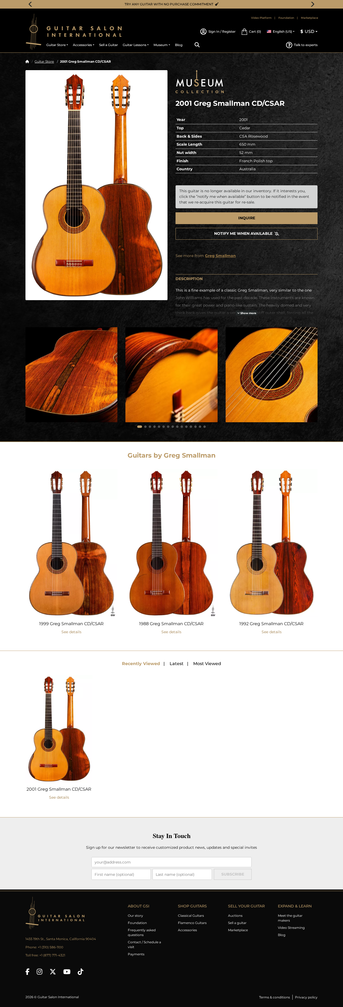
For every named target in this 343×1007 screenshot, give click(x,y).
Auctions (235, 916)
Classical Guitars (191, 916)
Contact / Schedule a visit (144, 944)
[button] (251, 31)
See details (71, 631)
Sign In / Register (221, 31)
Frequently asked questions (142, 932)
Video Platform (261, 18)
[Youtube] (66, 971)
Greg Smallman (220, 255)
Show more (248, 313)
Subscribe (232, 874)
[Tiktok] (80, 971)
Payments (136, 954)
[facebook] (27, 971)
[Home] (27, 61)
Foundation (286, 18)
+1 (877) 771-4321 (52, 955)
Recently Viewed (141, 663)
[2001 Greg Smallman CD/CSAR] (96, 185)
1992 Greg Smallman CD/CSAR (271, 623)
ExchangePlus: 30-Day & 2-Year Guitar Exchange (173, 4)
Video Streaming (291, 928)
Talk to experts (306, 45)
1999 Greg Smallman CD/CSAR (71, 623)
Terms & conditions (274, 997)
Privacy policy (306, 997)
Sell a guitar (237, 923)
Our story (135, 916)
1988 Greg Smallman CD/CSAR (171, 623)
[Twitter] (53, 971)
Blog (281, 935)
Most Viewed (207, 663)
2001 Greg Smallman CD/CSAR (59, 789)
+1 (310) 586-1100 (50, 947)
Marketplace (309, 18)
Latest (177, 663)
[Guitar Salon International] (33, 31)
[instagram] (39, 971)
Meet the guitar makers (290, 918)
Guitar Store (44, 61)
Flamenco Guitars (192, 923)
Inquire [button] (246, 218)
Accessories (187, 930)
